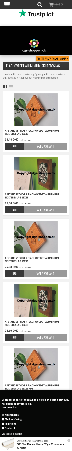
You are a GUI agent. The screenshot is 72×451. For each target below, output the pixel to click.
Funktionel (11, 423)
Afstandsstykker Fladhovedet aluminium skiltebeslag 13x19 (32, 196)
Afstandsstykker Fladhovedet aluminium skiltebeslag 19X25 (32, 323)
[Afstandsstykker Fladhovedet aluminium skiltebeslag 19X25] (36, 300)
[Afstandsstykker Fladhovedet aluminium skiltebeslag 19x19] (36, 237)
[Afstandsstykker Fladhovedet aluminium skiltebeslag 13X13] (36, 109)
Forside (6, 74)
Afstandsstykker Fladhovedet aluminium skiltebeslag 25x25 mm (32, 387)
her (15, 407)
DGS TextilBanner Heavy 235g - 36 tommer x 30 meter (40, 446)
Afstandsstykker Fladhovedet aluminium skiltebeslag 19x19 (32, 260)
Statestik (10, 428)
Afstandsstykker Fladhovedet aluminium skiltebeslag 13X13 (32, 132)
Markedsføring (13, 419)
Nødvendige (12, 414)
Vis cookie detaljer (12, 433)
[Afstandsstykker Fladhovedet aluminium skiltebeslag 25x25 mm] (36, 364)
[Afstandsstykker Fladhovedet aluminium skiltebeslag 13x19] (36, 173)
